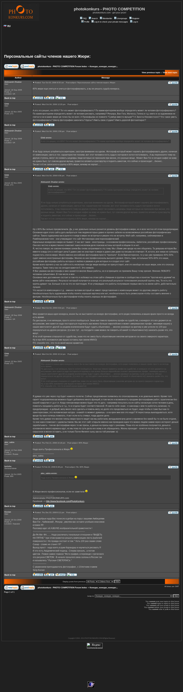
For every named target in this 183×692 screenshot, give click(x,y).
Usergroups (122, 18)
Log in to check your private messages (111, 22)
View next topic (170, 72)
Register (135, 18)
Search (95, 18)
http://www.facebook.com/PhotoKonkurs (65, 501)
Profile (86, 22)
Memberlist (107, 18)
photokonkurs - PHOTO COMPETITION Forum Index (62, 66)
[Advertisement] (91, 42)
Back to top (9, 98)
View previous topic (151, 72)
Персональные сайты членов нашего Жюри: (47, 56)
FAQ (85, 18)
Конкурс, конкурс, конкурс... (104, 66)
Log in (135, 22)
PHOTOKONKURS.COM (93, 638)
